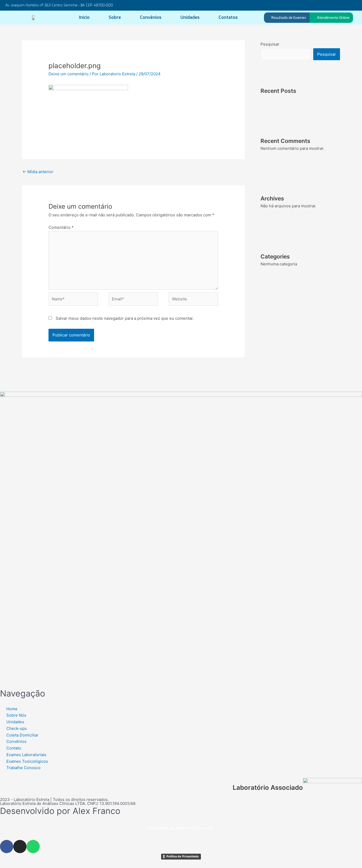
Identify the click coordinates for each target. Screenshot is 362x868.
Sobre (115, 17)
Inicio (84, 17)
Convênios (150, 17)
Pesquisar (270, 44)
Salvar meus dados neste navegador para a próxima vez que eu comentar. (125, 318)
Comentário (61, 227)
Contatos (228, 17)
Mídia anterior (38, 171)
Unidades (190, 17)
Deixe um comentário (68, 73)
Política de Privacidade (182, 856)
